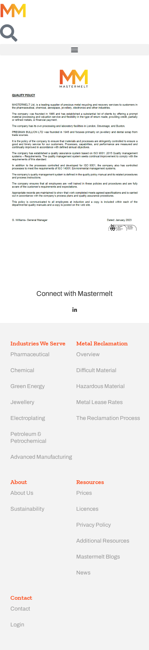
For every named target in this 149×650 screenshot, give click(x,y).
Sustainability (27, 509)
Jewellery (22, 402)
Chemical (22, 370)
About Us (21, 493)
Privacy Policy (93, 525)
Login (17, 624)
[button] (74, 49)
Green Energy (27, 386)
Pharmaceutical (30, 354)
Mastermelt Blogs (98, 557)
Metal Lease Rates (99, 402)
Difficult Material (96, 370)
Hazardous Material (100, 386)
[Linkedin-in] (74, 310)
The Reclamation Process (108, 418)
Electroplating (27, 418)
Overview (88, 354)
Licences (87, 509)
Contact (20, 609)
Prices (84, 493)
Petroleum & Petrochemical (28, 437)
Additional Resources (102, 541)
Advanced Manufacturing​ (41, 457)
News (83, 573)
